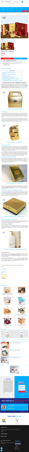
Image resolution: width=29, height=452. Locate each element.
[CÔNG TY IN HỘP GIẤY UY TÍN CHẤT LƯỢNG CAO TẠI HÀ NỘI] (14, 369)
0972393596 (7, 335)
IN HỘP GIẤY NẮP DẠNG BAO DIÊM (21, 314)
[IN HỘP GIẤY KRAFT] (21, 290)
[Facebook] (15, 443)
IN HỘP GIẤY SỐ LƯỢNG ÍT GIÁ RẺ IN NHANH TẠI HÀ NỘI (16, 349)
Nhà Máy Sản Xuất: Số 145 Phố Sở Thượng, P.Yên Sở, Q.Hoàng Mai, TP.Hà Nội (10, 429)
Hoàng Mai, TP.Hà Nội (3, 430)
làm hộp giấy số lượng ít (21, 265)
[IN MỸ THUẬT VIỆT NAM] (6, 1)
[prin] (20, 443)
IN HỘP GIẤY (5, 13)
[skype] (18, 443)
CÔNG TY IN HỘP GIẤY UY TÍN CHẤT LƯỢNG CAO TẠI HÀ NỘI (17, 356)
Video (7, 9)
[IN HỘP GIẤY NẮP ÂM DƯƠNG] (7, 321)
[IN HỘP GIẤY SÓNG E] (7, 311)
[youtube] (17, 443)
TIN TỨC (10, 9)
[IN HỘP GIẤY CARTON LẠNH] (21, 300)
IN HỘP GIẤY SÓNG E (7, 314)
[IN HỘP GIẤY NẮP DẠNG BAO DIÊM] (21, 311)
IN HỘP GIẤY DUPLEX (7, 304)
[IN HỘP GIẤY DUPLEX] (7, 300)
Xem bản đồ (3, 444)
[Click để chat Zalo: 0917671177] (1, 448)
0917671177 (21, 335)
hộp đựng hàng (6, 265)
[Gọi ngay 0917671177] (1, 450)
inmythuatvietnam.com (23, 86)
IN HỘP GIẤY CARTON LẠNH (21, 304)
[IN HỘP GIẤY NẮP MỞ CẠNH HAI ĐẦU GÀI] (7, 290)
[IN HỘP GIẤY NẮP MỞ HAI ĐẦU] (21, 321)
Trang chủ (2, 13)
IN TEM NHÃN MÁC (3, 9)
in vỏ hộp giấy (9, 265)
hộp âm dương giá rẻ (14, 265)
